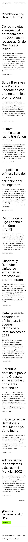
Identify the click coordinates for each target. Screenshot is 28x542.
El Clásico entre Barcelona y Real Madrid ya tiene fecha (13, 424)
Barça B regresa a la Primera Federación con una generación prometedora (13, 90)
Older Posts (22, 500)
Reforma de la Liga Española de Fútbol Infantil (12, 223)
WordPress (16, 539)
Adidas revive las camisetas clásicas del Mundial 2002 (12, 465)
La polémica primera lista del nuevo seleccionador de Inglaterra (14, 177)
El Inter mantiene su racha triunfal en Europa (14, 134)
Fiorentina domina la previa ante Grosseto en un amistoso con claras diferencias (14, 378)
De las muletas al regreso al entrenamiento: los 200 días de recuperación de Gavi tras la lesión (14, 38)
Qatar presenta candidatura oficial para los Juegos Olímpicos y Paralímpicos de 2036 (13, 324)
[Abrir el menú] (3, 6)
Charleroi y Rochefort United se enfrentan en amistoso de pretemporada (12, 270)
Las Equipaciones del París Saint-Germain (13, 3)
